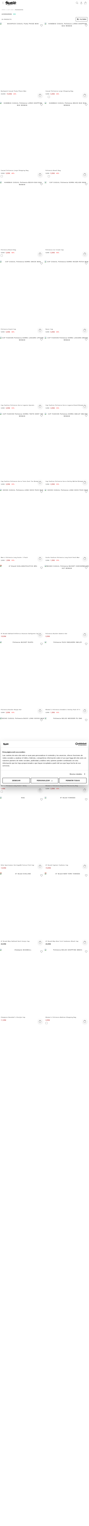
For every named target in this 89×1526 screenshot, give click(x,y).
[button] (79, 19)
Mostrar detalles (76, 774)
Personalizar (43, 780)
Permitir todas (73, 780)
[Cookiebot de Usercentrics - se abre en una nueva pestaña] (77, 744)
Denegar (16, 780)
